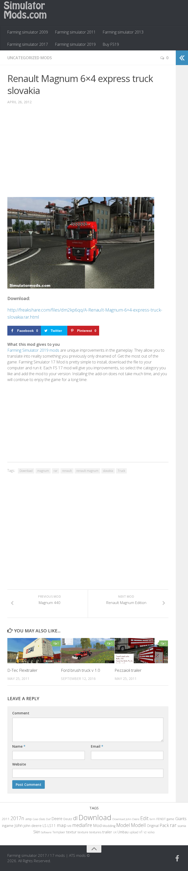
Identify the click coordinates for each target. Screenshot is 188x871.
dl (75, 818)
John (18, 825)
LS (45, 825)
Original (153, 825)
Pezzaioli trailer (128, 670)
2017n (17, 818)
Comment (20, 713)
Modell (138, 825)
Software (46, 832)
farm (152, 819)
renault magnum (87, 471)
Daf (48, 819)
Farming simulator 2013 (123, 32)
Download (26, 471)
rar (56, 471)
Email (97, 746)
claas (42, 819)
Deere (56, 818)
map (61, 825)
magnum (43, 471)
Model (123, 825)
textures (95, 832)
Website (19, 764)
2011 (6, 819)
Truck (121, 471)
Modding (109, 826)
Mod (97, 825)
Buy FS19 (111, 44)
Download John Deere (125, 819)
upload (133, 832)
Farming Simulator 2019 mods (33, 350)
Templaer (58, 832)
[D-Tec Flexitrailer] (34, 650)
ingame (7, 825)
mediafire (82, 825)
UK (115, 832)
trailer (107, 832)
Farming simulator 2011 (75, 32)
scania (181, 826)
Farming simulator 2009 (27, 32)
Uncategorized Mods (29, 57)
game (170, 819)
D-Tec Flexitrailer (22, 670)
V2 (145, 832)
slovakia (108, 471)
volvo (151, 832)
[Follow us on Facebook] (177, 858)
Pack (164, 825)
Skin (36, 832)
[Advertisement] (87, 154)
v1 (141, 832)
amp (28, 819)
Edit (144, 818)
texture (83, 832)
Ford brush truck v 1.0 (80, 670)
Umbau (123, 832)
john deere (33, 825)
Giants (181, 818)
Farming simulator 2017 (27, 44)
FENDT (161, 819)
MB (69, 826)
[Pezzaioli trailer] (141, 650)
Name (18, 746)
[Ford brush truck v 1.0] (87, 650)
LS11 (51, 825)
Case (35, 819)
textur (71, 831)
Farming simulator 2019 (75, 44)
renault (67, 471)
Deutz (67, 819)
